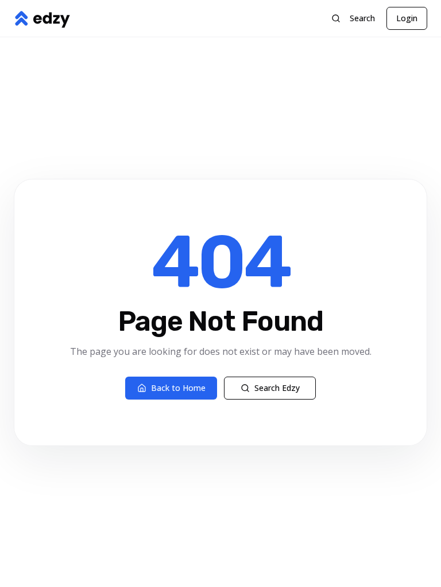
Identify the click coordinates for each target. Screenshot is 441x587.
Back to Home (178, 387)
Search (362, 18)
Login (406, 18)
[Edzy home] (42, 18)
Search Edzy (277, 387)
